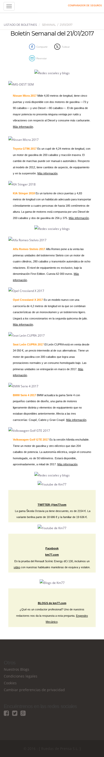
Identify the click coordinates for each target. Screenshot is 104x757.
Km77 (24, 6)
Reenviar (41, 58)
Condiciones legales (20, 676)
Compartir (41, 46)
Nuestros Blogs (16, 669)
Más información (23, 126)
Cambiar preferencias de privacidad (34, 689)
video (17, 567)
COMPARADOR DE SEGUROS (85, 5)
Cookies (10, 683)
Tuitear (66, 46)
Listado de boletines (20, 24)
